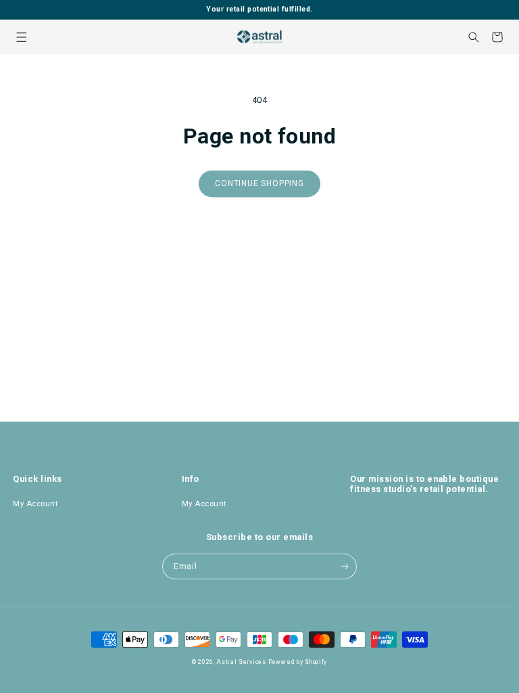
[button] (21, 37)
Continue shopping (259, 183)
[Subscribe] (344, 566)
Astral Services (241, 661)
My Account (35, 503)
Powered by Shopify (298, 661)
